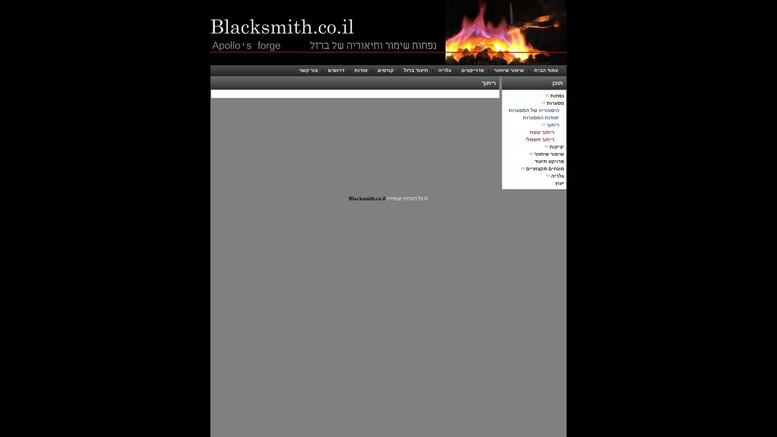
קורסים (386, 70)
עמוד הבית (548, 70)
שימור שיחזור (509, 70)
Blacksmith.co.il (367, 198)
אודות (361, 70)
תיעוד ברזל (416, 70)
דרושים (336, 70)
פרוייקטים (472, 70)
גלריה (444, 70)
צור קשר (308, 70)
